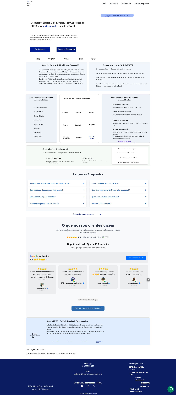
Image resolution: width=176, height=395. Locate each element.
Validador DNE (126, 4)
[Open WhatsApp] (170, 389)
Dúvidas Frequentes (141, 4)
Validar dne (145, 386)
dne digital (145, 383)
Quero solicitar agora (124, 141)
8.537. (92, 158)
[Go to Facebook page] (83, 386)
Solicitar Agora (40, 49)
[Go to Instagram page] (89, 386)
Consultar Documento (66, 49)
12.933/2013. (56, 158)
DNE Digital (114, 4)
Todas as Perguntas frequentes (83, 214)
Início (104, 4)
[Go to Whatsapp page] (94, 386)
